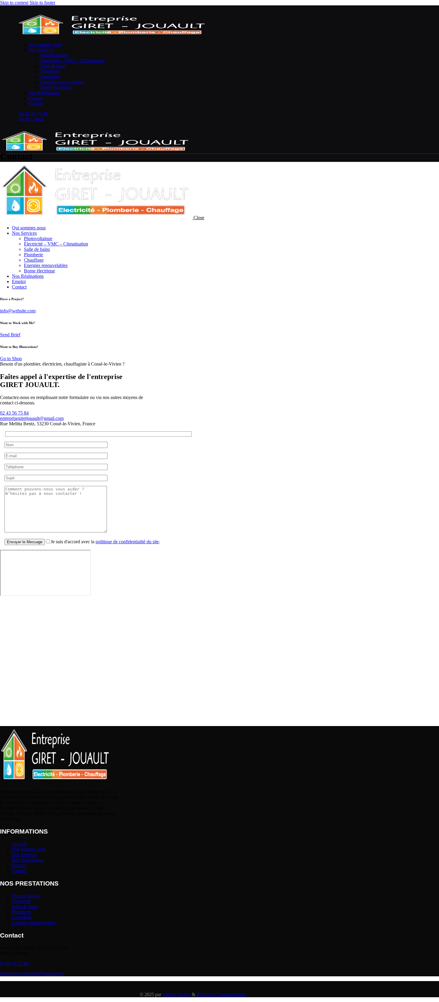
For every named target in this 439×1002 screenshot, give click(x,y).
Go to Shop (11, 358)
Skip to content (14, 2)
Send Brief (10, 334)
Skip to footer (42, 2)
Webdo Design (176, 994)
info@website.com (18, 310)
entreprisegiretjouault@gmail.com (32, 418)
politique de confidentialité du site (127, 541)
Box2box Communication (221, 994)
